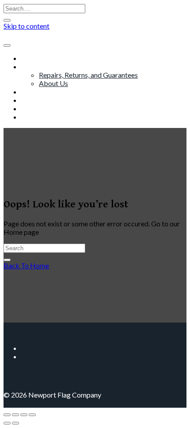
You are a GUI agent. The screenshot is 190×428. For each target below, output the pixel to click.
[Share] (23, 414)
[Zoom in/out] (7, 414)
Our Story (36, 66)
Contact (33, 117)
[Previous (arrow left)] (7, 423)
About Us (53, 83)
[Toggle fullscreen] (15, 414)
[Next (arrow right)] (15, 423)
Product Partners (47, 108)
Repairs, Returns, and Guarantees (88, 75)
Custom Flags (42, 91)
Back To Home (26, 265)
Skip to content (26, 26)
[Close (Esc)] (32, 414)
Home (30, 58)
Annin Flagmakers (48, 100)
